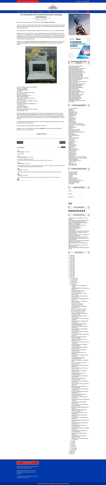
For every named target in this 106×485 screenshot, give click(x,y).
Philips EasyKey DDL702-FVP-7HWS (77, 68)
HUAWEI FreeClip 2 (73, 174)
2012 (71, 275)
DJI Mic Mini (71, 183)
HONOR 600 (71, 110)
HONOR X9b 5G (72, 146)
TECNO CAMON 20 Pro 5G (75, 160)
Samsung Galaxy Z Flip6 (74, 130)
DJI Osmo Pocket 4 (73, 173)
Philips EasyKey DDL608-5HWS (76, 87)
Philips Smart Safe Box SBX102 (76, 69)
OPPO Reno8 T (72, 155)
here (19, 118)
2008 (71, 453)
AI (45, 11)
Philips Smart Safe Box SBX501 (76, 66)
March (72, 446)
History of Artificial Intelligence (75, 227)
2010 (71, 451)
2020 (71, 264)
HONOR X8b (71, 143)
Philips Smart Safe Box (74, 88)
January (73, 449)
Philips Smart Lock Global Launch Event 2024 (79, 78)
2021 (71, 262)
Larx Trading (71, 101)
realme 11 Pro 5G (72, 161)
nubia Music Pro (72, 117)
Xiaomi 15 (71, 116)
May (72, 443)
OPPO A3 (71, 128)
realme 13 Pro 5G (72, 127)
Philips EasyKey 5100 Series (75, 95)
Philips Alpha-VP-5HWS (74, 99)
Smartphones (40, 11)
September (73, 282)
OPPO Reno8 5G (72, 154)
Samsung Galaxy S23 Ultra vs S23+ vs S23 (78, 245)
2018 (71, 267)
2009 (71, 452)
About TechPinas (26, 11)
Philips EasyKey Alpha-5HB (75, 86)
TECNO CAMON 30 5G (74, 138)
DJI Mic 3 (71, 176)
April (72, 445)
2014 (71, 272)
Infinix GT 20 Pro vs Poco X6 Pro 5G (76, 132)
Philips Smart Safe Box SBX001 (76, 85)
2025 (71, 257)
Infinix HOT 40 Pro (73, 163)
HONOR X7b (71, 142)
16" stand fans (52, 30)
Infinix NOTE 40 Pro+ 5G (74, 135)
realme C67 (71, 147)
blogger (63, 147)
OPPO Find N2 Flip (73, 246)
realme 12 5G (71, 139)
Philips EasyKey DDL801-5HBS (76, 70)
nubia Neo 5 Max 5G (73, 108)
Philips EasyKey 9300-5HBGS (75, 98)
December (73, 278)
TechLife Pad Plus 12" (73, 179)
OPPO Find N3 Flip (73, 148)
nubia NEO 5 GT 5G (73, 113)
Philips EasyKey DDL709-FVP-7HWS (77, 100)
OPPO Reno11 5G (73, 145)
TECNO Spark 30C (73, 122)
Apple (33, 11)
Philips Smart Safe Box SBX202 (76, 75)
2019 (71, 265)
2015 (71, 271)
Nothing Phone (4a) (73, 112)
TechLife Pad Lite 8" (73, 177)
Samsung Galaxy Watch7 (74, 181)
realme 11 (71, 162)
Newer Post (20, 142)
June (72, 442)
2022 (71, 261)
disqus (59, 147)
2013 (71, 274)
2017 (71, 268)
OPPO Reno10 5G (73, 150)
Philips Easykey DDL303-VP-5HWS (76, 92)
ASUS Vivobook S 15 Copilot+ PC (76, 180)
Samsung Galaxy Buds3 (74, 182)
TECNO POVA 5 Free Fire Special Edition (78, 158)
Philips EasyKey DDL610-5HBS (76, 73)
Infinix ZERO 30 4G (73, 165)
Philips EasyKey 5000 (73, 80)
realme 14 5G (71, 120)
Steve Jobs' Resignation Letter (77, 311)
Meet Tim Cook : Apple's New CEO (78, 309)
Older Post (62, 142)
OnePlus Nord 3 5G (73, 153)
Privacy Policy (56, 11)
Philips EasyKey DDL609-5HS (75, 79)
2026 (71, 255)
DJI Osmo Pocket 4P (73, 172)
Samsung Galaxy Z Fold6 (74, 129)
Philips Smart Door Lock (74, 89)
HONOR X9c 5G (72, 121)
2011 (71, 277)
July (72, 441)
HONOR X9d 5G (72, 115)
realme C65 (71, 133)
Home (19, 11)
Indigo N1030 (25, 128)
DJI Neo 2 (71, 175)
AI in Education (72, 229)
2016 (71, 269)
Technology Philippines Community (70, 11)
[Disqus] (41, 165)
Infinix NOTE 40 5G (73, 134)
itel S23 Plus (71, 140)
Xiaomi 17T (71, 109)
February (73, 448)
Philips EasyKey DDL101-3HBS (76, 74)
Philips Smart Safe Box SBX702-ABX (77, 83)
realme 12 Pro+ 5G (73, 141)
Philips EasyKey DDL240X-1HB (76, 76)
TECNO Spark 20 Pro (73, 159)
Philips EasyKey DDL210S (74, 96)
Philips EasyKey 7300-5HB (74, 91)
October (73, 281)
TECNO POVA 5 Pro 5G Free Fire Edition (78, 156)
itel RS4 (70, 136)
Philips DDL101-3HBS (73, 93)
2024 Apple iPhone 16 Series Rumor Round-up (79, 231)
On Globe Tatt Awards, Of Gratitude (78, 310)
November (73, 279)
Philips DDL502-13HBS (74, 67)
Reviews (49, 11)
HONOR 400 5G (72, 119)
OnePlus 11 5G (72, 152)
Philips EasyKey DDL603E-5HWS (76, 94)
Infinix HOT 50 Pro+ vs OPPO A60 (76, 123)
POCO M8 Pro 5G (72, 114)
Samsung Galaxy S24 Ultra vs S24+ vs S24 (78, 236)
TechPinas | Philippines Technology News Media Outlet (57, 483)
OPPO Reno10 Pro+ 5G (74, 149)
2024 (71, 258)
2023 (71, 259)
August (73, 284)
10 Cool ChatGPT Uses (74, 228)
